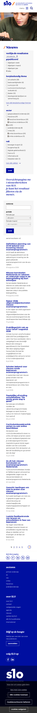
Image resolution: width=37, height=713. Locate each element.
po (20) (10, 125)
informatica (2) (13, 156)
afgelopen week (13, 63)
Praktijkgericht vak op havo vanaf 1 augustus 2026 (17, 329)
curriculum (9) (13, 85)
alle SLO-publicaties (13, 619)
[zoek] (31, 8)
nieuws (8, 613)
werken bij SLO (11, 616)
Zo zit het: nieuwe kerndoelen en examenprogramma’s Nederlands (16, 464)
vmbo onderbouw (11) (17, 136)
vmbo (8, 581)
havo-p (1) (11, 153)
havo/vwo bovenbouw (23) (18, 119)
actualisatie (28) (13, 80)
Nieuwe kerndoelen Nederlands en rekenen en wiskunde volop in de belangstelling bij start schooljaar (18, 276)
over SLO (9, 601)
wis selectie (11, 56)
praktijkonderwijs (12, 587)
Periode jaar (10, 215)
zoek (10, 171)
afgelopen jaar (13, 68)
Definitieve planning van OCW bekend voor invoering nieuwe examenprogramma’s (18, 247)
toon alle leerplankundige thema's (18, 103)
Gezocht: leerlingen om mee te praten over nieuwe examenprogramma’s (17, 490)
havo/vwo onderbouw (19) (18, 122)
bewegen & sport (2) (15, 145)
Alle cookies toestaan (19, 695)
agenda (9, 610)
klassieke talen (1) (14, 159)
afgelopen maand (14, 65)
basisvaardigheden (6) (16, 82)
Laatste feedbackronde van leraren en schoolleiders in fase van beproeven (18, 519)
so (7, 575)
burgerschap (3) (13, 147)
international (10, 622)
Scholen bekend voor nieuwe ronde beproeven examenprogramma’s (16, 369)
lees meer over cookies (18, 690)
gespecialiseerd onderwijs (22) (18, 114)
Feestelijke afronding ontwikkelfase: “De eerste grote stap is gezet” (16, 398)
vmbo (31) (11, 131)
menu (22, 8)
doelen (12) (12, 93)
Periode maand (11, 221)
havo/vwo (9, 584)
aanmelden (13, 644)
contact (9, 604)
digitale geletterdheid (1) (17, 150)
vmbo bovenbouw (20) (17, 133)
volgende (29, 547)
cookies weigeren (18, 709)
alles (9, 71)
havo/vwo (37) (13, 117)
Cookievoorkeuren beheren (18, 702)
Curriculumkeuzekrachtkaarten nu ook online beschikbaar (18, 426)
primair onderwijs (12, 572)
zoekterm (9, 204)
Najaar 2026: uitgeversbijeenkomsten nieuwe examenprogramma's (18, 304)
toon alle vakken (12, 163)
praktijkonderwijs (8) (15, 128)
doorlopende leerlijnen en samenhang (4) (17, 97)
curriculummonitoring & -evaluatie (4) (17, 89)
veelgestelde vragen (13, 607)
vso (7, 578)
